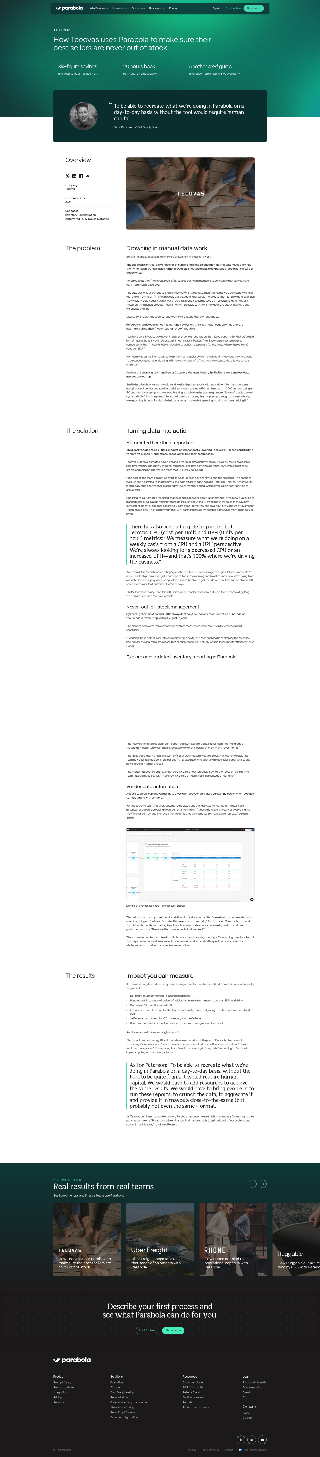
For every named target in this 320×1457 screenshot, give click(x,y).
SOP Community (193, 1387)
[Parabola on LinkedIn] (251, 1440)
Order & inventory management (130, 1402)
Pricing (173, 8)
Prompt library (62, 1382)
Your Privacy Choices (255, 1450)
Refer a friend (191, 1392)
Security (58, 1402)
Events (247, 1392)
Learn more (36, 1444)
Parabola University (254, 1382)
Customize (37, 1451)
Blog (245, 1397)
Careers (247, 1418)
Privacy (192, 1450)
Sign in (216, 8)
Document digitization (124, 1417)
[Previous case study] (253, 1184)
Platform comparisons (196, 1407)
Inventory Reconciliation (80, 215)
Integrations (60, 1392)
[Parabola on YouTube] (262, 1440)
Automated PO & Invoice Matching (87, 219)
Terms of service (210, 1450)
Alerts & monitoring (122, 1407)
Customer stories (193, 1382)
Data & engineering (122, 1392)
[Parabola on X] (241, 1440)
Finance (115, 1387)
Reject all (15, 1451)
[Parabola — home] (69, 8)
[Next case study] (263, 1184)
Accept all (59, 1451)
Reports (187, 1402)
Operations (117, 1382)
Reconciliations (119, 1397)
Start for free (233, 8)
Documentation (252, 1387)
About (246, 1413)
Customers (138, 8)
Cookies (228, 1450)
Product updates (63, 1387)
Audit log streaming (194, 1397)
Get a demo (253, 8)
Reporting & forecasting (125, 1412)
